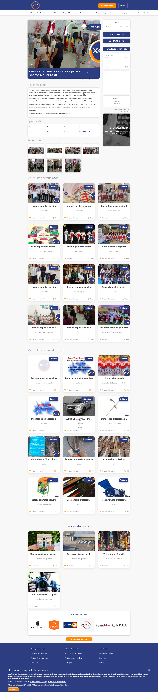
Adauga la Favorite (118, 49)
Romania (117, 103)
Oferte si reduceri (79, 614)
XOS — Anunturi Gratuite (37, 13)
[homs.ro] (103, 625)
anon (55, 178)
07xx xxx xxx (118, 34)
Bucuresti (116, 101)
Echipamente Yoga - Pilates (63, 13)
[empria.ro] (54, 625)
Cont (123, 5)
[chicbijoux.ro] (38, 625)
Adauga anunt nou (79, 639)
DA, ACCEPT (13, 689)
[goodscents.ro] (87, 625)
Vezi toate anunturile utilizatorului (117, 27)
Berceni (116, 99)
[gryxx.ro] (119, 625)
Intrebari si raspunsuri (79, 526)
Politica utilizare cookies (38, 682)
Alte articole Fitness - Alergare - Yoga (93, 13)
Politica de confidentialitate (57, 682)
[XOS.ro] (35, 5)
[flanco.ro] (70, 625)
